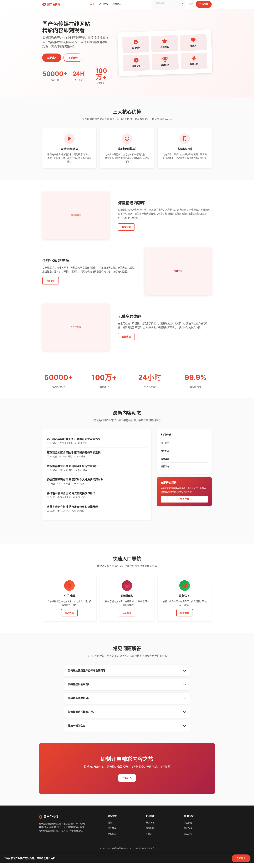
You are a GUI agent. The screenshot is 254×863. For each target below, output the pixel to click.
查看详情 (126, 227)
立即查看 (127, 612)
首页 (92, 4)
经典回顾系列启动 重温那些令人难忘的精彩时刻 (75, 479)
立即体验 (126, 336)
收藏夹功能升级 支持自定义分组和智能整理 (72, 506)
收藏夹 (149, 833)
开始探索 (203, 4)
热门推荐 (103, 4)
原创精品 (117, 4)
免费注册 (184, 499)
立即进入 (51, 57)
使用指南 (188, 828)
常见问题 (188, 822)
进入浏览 (69, 612)
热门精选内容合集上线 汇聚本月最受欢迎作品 (74, 439)
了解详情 (73, 57)
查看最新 (184, 612)
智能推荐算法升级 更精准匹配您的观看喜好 (72, 466)
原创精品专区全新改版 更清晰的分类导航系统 (74, 452)
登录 (190, 4)
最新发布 (165, 466)
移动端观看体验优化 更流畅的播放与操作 (71, 493)
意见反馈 (188, 833)
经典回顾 (165, 458)
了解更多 (50, 280)
